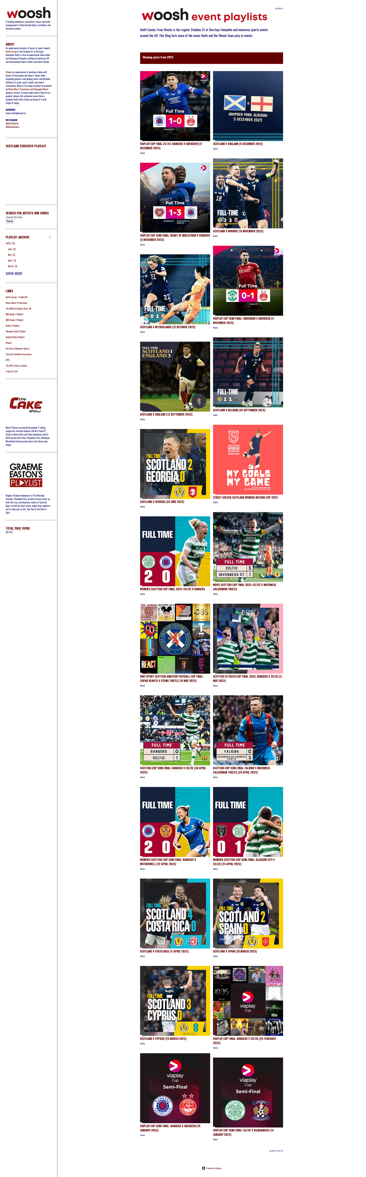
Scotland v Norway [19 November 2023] (238, 231)
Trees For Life (12, 371)
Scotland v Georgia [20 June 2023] (162, 502)
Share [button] (142, 152)
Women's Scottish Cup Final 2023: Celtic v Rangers (172, 589)
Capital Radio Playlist (15, 337)
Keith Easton (11, 51)
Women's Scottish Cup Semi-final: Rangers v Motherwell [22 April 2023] (168, 861)
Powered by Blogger (213, 1168)
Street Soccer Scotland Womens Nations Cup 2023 (245, 497)
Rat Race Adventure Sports (18, 348)
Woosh (9, 72)
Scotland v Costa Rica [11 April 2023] (164, 951)
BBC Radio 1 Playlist (14, 314)
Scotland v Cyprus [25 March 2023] (163, 1038)
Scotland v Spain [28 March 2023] (235, 951)
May (11, 254)
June (11, 249)
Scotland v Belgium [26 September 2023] (239, 410)
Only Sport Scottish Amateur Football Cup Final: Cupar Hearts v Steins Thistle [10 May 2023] (171, 678)
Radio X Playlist (13, 325)
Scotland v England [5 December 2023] (238, 144)
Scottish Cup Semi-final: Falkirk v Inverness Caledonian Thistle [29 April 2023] (241, 770)
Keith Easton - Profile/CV (17, 297)
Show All (272, 58)
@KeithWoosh (12, 123)
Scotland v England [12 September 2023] (166, 414)
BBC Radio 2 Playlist (15, 320)
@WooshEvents (12, 127)
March (12, 266)
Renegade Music (41, 89)
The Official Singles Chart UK (18, 308)
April (11, 260)
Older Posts (276, 1151)
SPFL (8, 360)
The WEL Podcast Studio (16, 365)
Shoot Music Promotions (19, 89)
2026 (10, 243)
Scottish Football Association (18, 354)
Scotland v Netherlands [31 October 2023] (167, 327)
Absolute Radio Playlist (16, 331)
